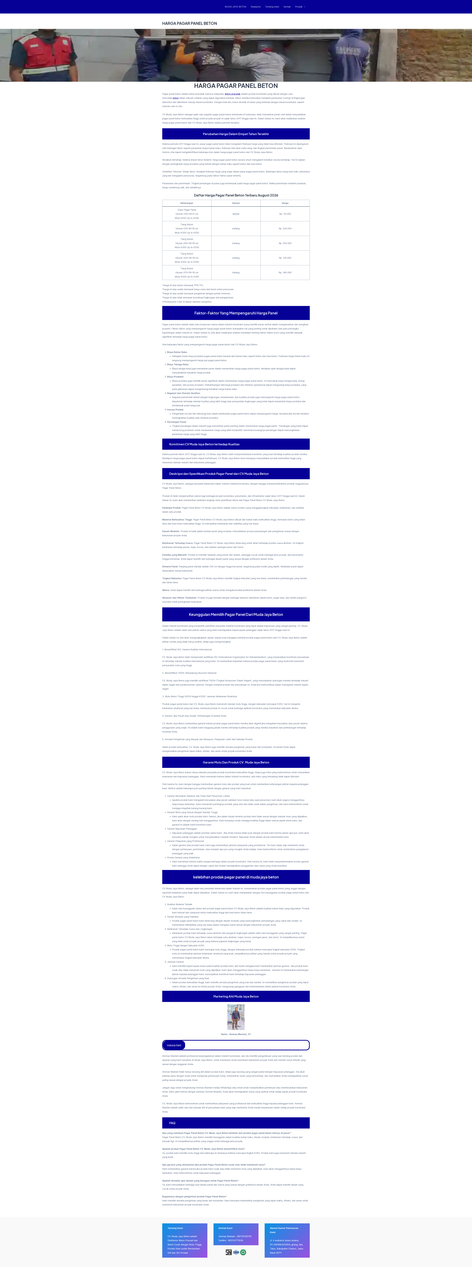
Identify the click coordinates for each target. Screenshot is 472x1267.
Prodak (298, 6)
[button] (303, 7)
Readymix (256, 6)
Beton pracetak (232, 94)
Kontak (287, 6)
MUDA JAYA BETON (235, 6)
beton (176, 98)
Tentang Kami (272, 6)
